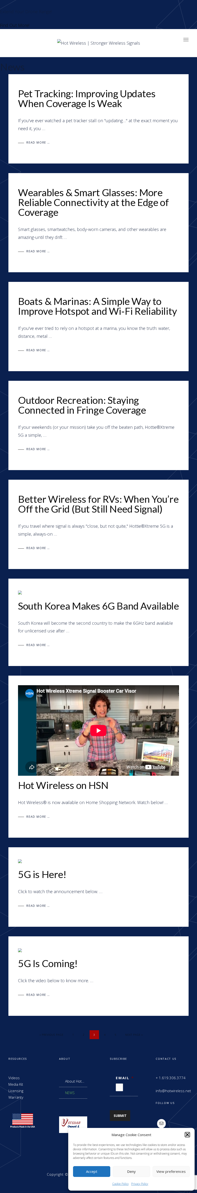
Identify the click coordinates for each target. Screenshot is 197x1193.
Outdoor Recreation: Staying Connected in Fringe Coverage (82, 405)
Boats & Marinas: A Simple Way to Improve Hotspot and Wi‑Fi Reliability (97, 306)
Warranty (15, 1097)
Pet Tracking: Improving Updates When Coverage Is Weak (86, 98)
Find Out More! (14, 25)
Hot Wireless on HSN (63, 785)
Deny (131, 1171)
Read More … (38, 142)
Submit (120, 1115)
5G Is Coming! (48, 963)
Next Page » (134, 1034)
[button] (187, 1134)
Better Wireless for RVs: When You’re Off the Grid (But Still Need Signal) (98, 504)
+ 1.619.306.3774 (170, 1077)
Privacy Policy (139, 1184)
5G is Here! (42, 874)
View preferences (171, 1171)
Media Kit (15, 1084)
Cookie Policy (120, 1184)
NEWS (70, 1092)
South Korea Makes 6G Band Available (98, 606)
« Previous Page (51, 1034)
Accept (91, 1171)
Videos (14, 1077)
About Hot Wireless (73, 1081)
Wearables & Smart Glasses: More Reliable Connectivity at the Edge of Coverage (93, 202)
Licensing (15, 1090)
